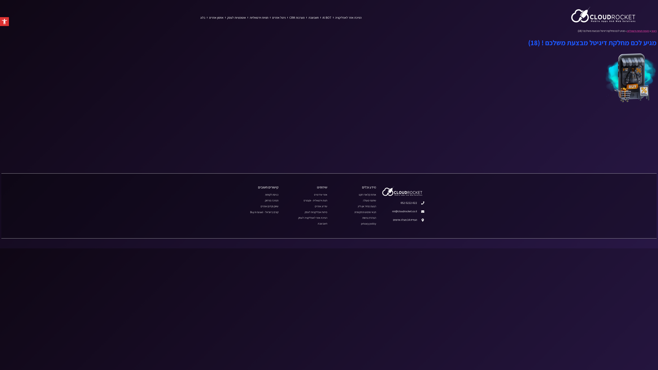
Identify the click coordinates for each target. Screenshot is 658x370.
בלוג (202, 18)
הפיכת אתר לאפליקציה (348, 18)
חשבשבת (313, 18)
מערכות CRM (297, 18)
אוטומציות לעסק (236, 18)
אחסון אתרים (216, 18)
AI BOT (326, 18)
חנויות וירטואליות (259, 18)
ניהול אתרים (279, 18)
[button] (4, 21)
